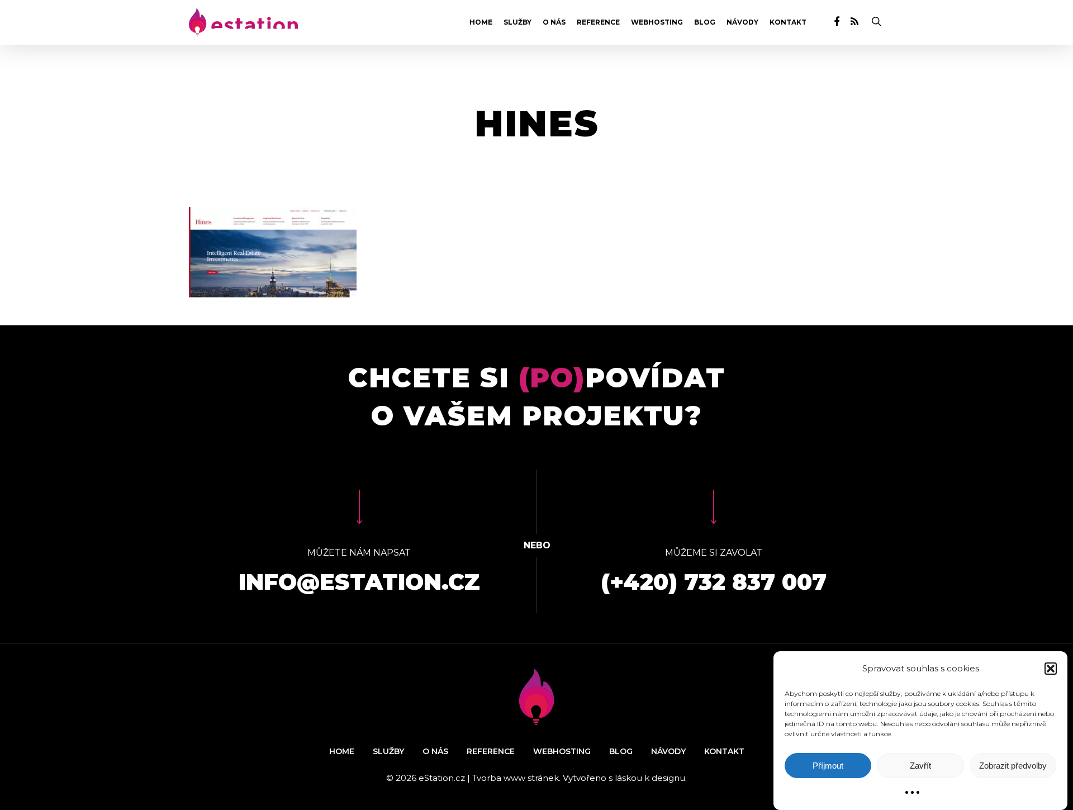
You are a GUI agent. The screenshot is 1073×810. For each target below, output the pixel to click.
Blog (704, 22)
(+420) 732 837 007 (714, 581)
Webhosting (657, 22)
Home (480, 22)
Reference (598, 22)
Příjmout (828, 765)
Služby (517, 22)
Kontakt (788, 22)
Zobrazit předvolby (1013, 765)
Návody (742, 22)
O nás (554, 22)
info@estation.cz (359, 581)
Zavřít (920, 765)
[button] (1050, 668)
